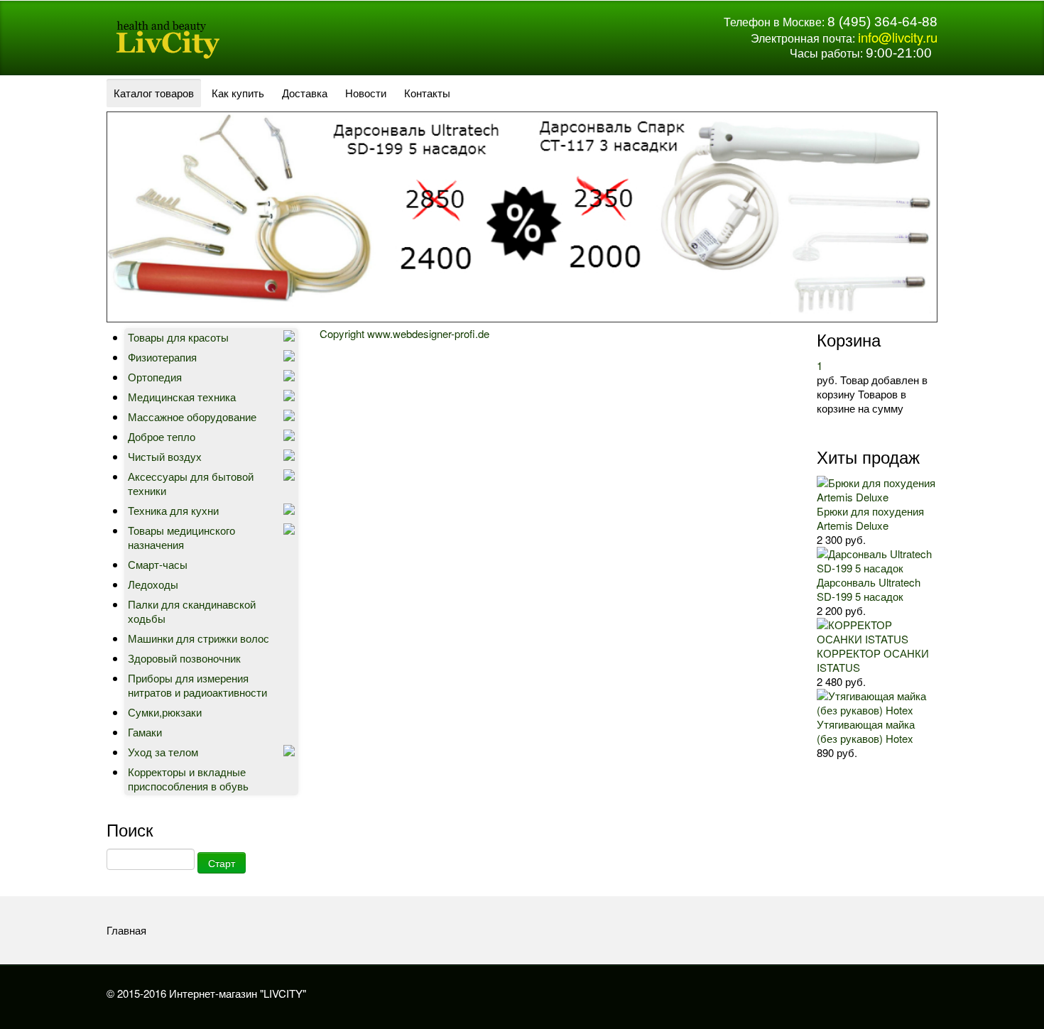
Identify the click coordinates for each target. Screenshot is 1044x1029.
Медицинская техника (182, 396)
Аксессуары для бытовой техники (191, 483)
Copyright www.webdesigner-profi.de (404, 333)
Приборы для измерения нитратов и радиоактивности (197, 684)
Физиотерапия (162, 356)
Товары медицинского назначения (181, 537)
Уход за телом (163, 751)
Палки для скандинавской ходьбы (192, 611)
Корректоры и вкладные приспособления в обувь (188, 778)
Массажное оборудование (192, 416)
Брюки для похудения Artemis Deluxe (870, 518)
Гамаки (145, 731)
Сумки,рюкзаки (165, 711)
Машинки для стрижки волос (198, 638)
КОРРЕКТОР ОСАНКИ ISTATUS (873, 660)
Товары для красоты (178, 337)
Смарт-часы (157, 564)
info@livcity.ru (897, 37)
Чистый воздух (165, 456)
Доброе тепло (161, 436)
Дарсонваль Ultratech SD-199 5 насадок (868, 589)
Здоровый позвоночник (184, 657)
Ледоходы (153, 584)
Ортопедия (155, 376)
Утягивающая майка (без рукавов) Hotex (866, 731)
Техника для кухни (173, 510)
